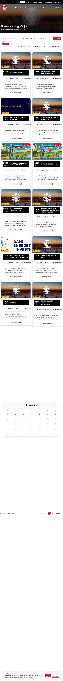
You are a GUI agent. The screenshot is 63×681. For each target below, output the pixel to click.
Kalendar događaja (38, 2)
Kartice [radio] (58, 38)
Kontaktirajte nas (57, 2)
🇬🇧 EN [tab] (27, 2)
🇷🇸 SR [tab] (22, 2)
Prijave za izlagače (47, 2)
